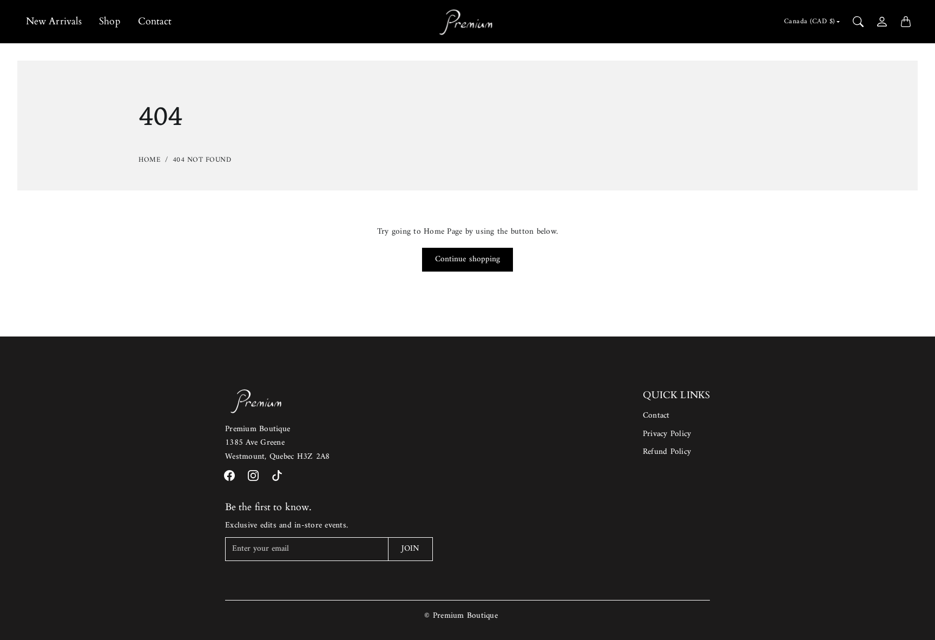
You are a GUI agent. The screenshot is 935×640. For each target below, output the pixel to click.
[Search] (858, 22)
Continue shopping (468, 259)
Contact (155, 21)
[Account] (882, 22)
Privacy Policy (667, 434)
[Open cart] (906, 22)
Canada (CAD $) (809, 21)
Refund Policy (667, 452)
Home (150, 160)
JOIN (410, 549)
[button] (229, 475)
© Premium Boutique (461, 616)
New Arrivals (54, 21)
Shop (109, 21)
